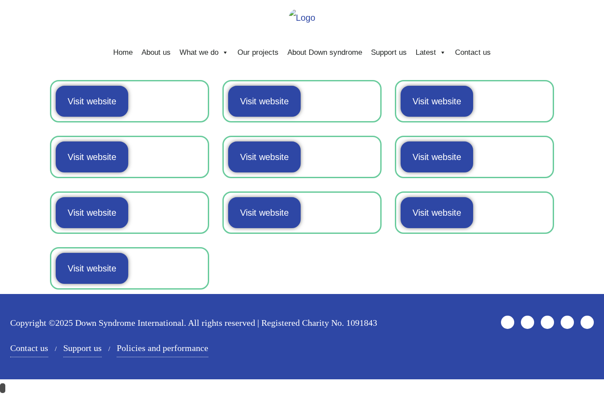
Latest (426, 52)
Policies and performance (162, 348)
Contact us (473, 52)
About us (156, 52)
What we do (199, 52)
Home (123, 52)
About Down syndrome (324, 52)
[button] (92, 101)
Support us (389, 52)
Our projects (258, 52)
